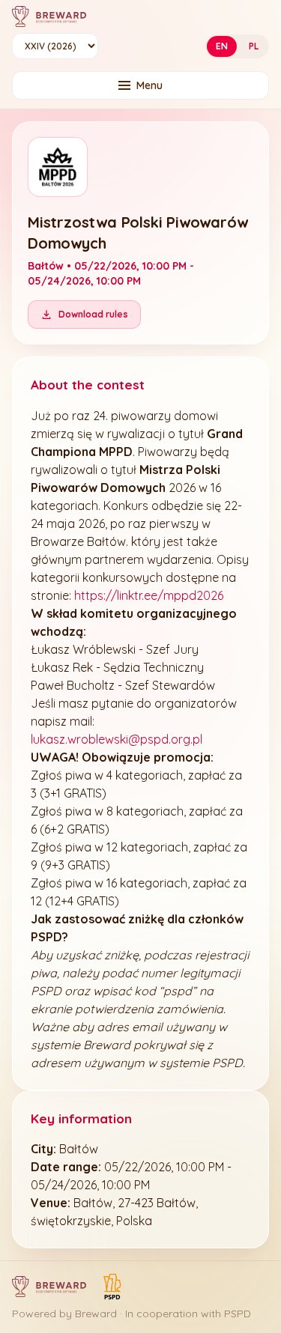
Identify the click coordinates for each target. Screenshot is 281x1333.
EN (222, 46)
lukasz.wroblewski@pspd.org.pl (116, 739)
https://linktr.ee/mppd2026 (148, 595)
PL (254, 46)
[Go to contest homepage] (49, 16)
